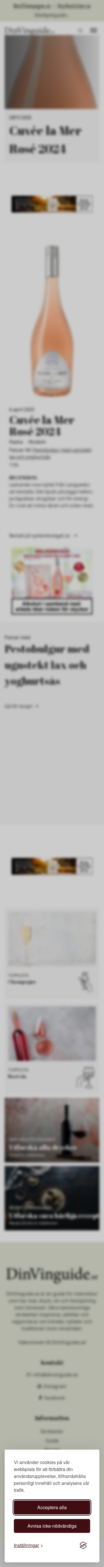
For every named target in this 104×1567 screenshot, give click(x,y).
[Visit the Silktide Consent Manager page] (83, 1545)
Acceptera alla (52, 1507)
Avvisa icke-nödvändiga (52, 1525)
